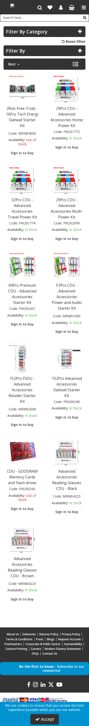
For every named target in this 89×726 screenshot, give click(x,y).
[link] (29, 684)
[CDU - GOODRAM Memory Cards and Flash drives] (22, 451)
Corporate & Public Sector (43, 644)
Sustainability (73, 644)
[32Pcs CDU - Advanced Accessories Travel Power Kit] (22, 180)
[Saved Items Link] (50, 7)
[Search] (84, 17)
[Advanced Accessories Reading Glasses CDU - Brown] (22, 538)
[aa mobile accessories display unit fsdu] (22, 358)
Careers (36, 649)
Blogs (51, 639)
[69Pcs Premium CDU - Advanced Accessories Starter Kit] (22, 265)
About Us (13, 634)
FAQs (35, 653)
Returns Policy (48, 634)
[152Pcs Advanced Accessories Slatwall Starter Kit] (66, 358)
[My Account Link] (61, 7)
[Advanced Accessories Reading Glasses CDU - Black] (66, 451)
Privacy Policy (71, 634)
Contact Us (49, 653)
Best (12, 64)
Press (39, 639)
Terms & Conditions (19, 639)
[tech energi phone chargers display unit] (22, 88)
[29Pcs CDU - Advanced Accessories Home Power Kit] (66, 88)
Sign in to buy (22, 153)
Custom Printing (16, 649)
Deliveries (29, 634)
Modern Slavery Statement (63, 649)
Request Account (69, 639)
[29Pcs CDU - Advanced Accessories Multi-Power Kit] (66, 180)
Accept (47, 719)
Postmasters (13, 644)
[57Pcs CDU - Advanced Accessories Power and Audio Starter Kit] (66, 265)
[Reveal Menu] (84, 7)
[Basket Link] (72, 8)
